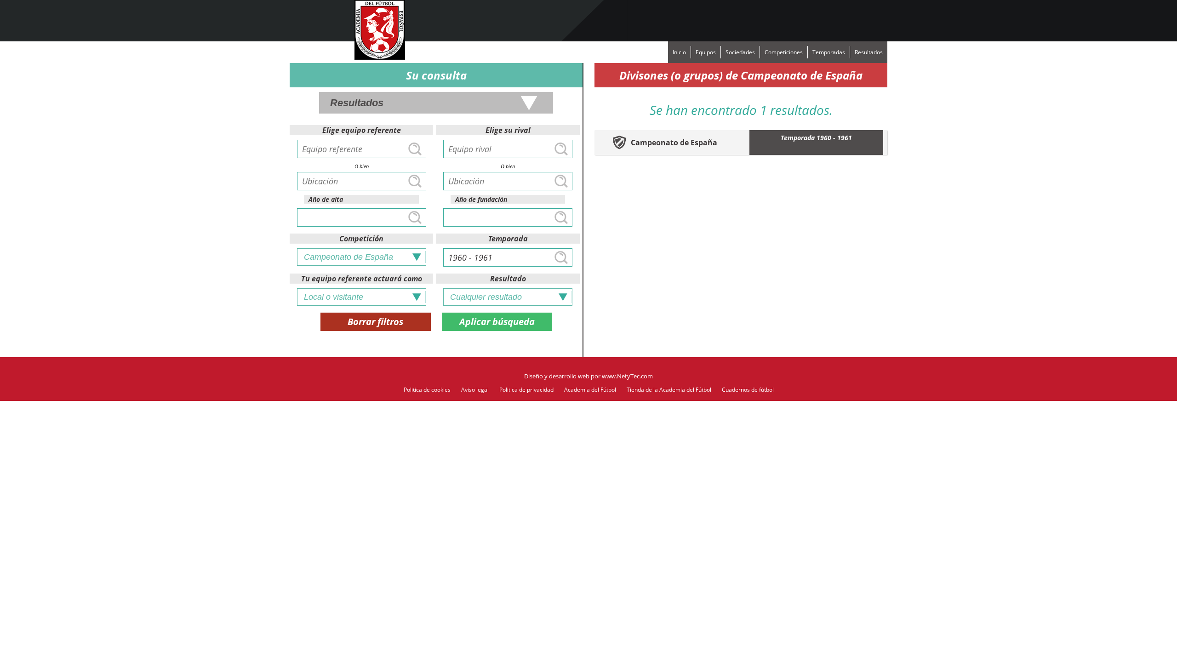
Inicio (679, 52)
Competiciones (784, 52)
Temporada (508, 239)
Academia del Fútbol (590, 390)
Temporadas (828, 52)
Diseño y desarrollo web (556, 376)
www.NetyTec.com (627, 376)
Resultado (508, 279)
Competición (361, 239)
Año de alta (326, 199)
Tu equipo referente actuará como (361, 279)
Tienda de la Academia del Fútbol (669, 390)
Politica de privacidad (526, 390)
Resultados (869, 52)
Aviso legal (475, 390)
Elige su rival (508, 130)
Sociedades (740, 52)
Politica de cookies (427, 390)
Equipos (706, 52)
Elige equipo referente (361, 130)
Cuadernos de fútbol (748, 390)
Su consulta (436, 75)
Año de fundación (481, 199)
